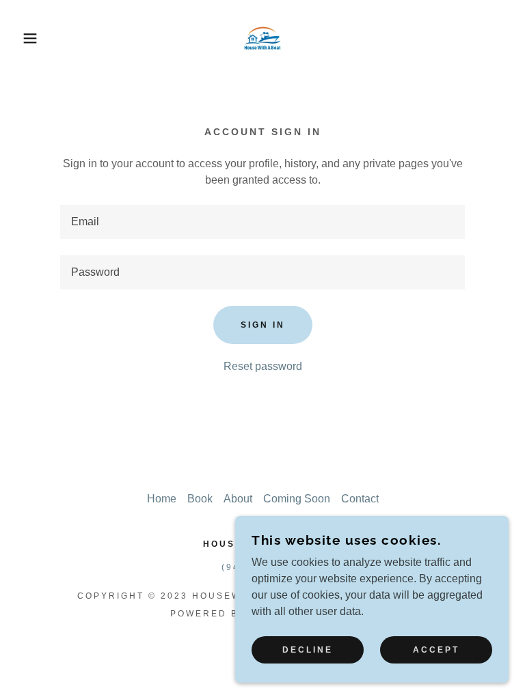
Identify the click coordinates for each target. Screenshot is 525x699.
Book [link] (200, 498)
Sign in (263, 325)
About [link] (238, 498)
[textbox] (262, 222)
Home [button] (161, 498)
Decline (307, 650)
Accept (436, 650)
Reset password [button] (263, 366)
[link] (262, 38)
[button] (26, 38)
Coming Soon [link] (296, 498)
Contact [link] (360, 498)
